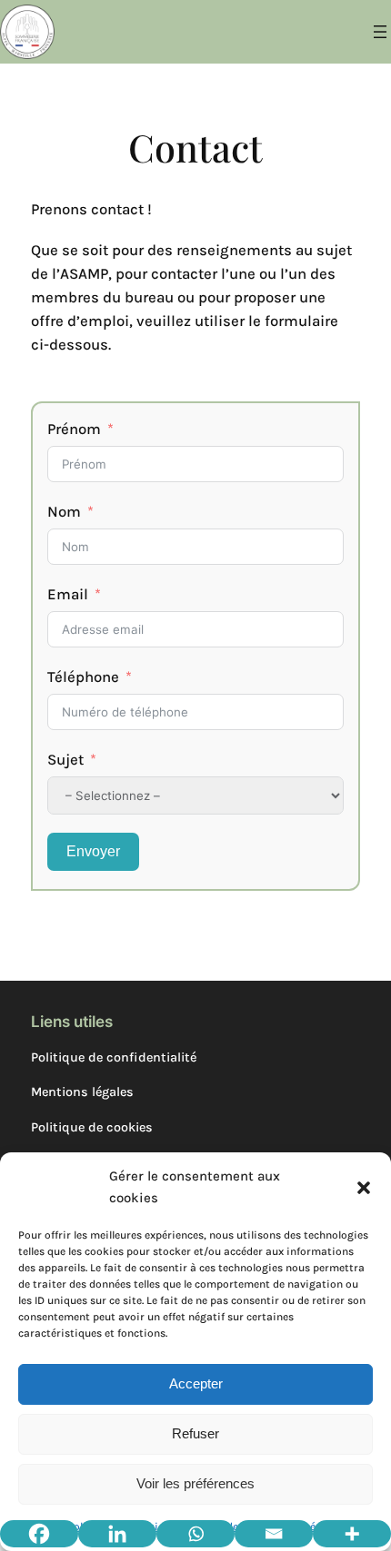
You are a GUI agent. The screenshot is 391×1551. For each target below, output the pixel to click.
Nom (64, 511)
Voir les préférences (195, 1483)
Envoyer (93, 851)
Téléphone (83, 677)
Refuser (195, 1433)
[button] (364, 1188)
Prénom (74, 429)
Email (67, 594)
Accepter (196, 1383)
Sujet (65, 759)
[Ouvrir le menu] (380, 32)
